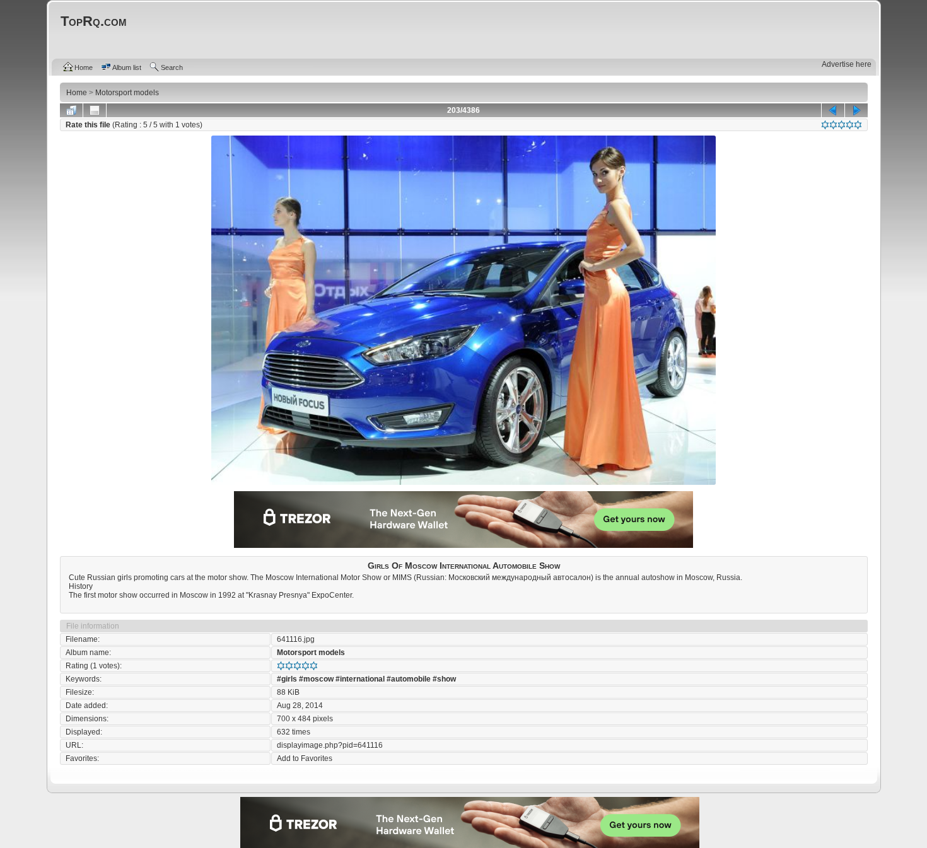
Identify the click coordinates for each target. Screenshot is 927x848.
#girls (287, 679)
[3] (841, 124)
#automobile (409, 679)
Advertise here (847, 64)
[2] (833, 124)
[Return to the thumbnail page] (71, 110)
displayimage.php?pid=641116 (330, 745)
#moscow (316, 679)
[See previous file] (833, 110)
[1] (825, 124)
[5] (858, 124)
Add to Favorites (304, 758)
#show (444, 679)
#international (360, 679)
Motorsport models (311, 652)
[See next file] (856, 110)
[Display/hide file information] (94, 110)
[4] (850, 124)
